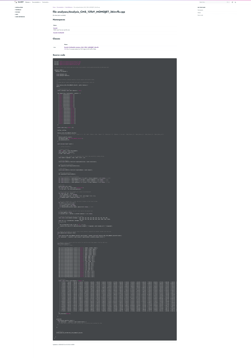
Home (54, 7)
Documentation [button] (36, 2)
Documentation (60, 7)
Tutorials (18, 9)
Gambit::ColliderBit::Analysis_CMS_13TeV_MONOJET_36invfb (81, 47)
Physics (17, 12)
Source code (200, 15)
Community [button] (45, 2)
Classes (199, 12)
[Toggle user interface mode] (235, 2)
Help (16, 14)
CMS (65, 49)
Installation (19, 7)
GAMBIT (21, 2)
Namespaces (200, 10)
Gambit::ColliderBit (58, 33)
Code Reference (20, 17)
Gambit (55, 28)
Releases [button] (27, 2)
